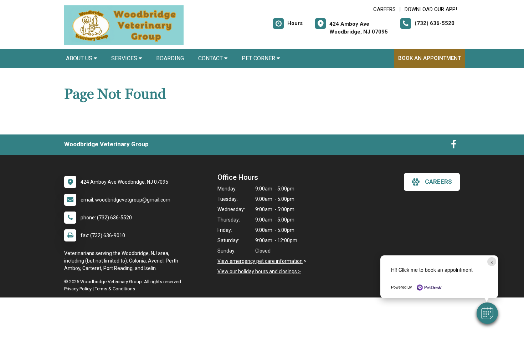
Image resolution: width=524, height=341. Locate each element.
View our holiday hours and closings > (259, 271)
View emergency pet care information (260, 261)
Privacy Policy (78, 288)
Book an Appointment (429, 58)
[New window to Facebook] (453, 146)
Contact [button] (211, 58)
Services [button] (125, 58)
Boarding (170, 58)
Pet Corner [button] (259, 58)
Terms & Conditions (115, 288)
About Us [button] (80, 58)
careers (438, 181)
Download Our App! (431, 9)
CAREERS (384, 9)
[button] (487, 313)
